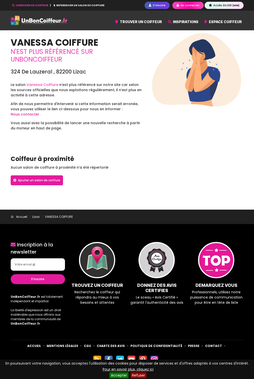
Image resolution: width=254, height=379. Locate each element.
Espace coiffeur (225, 22)
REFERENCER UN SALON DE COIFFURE (80, 5)
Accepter (119, 375)
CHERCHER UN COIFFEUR (32, 5)
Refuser (138, 375)
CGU (87, 346)
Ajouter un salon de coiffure (38, 180)
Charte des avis (111, 346)
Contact (213, 346)
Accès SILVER (226, 5)
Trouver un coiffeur (140, 22)
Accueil (34, 346)
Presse (193, 346)
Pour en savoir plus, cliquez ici (128, 369)
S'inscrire (37, 279)
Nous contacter (25, 114)
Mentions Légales (62, 346)
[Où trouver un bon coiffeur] (39, 20)
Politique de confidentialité (156, 346)
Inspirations (185, 22)
